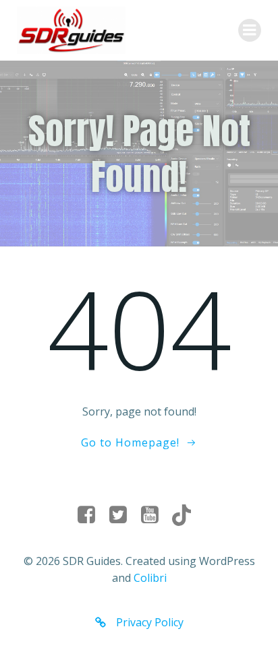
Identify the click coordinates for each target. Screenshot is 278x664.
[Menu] (249, 30)
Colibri (150, 577)
